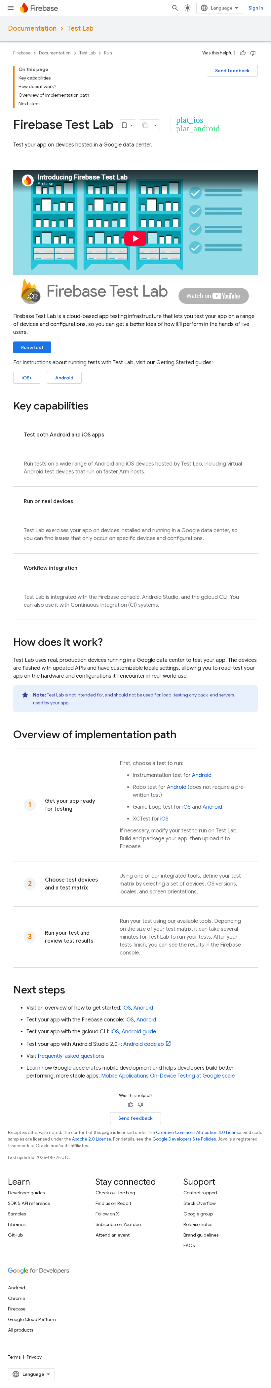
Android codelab (143, 1044)
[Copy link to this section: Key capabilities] (95, 407)
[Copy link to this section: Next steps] (71, 991)
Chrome (16, 1298)
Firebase (21, 53)
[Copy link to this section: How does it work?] (109, 643)
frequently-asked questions (71, 1056)
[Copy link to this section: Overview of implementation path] (183, 735)
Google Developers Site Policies (184, 1139)
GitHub (15, 1235)
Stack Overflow (199, 1203)
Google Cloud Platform (32, 1319)
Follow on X (107, 1214)
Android (64, 378)
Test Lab (80, 28)
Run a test (32, 347)
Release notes (197, 1224)
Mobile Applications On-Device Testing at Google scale (168, 1076)
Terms (14, 1357)
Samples (17, 1214)
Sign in (256, 8)
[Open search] (175, 8)
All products (20, 1330)
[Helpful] (243, 53)
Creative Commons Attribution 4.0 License (198, 1132)
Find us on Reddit (113, 1203)
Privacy (34, 1357)
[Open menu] (10, 8)
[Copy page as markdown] (145, 125)
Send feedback (232, 71)
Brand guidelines (200, 1235)
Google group (198, 1214)
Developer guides (26, 1193)
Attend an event (113, 1235)
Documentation (32, 28)
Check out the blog (115, 1193)
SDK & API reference (29, 1203)
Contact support (200, 1193)
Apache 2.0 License (91, 1139)
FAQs (189, 1245)
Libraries (16, 1224)
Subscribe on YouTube (118, 1224)
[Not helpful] (253, 53)
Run (108, 53)
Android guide (139, 1031)
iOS (186, 807)
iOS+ (26, 378)
